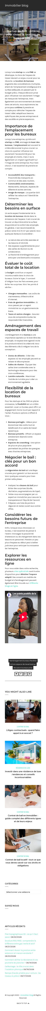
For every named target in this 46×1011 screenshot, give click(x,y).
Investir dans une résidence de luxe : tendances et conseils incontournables (23, 774)
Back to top (22, 1003)
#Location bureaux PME (23, 668)
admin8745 (13, 44)
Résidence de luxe (23, 768)
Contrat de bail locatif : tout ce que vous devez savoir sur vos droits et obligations (23, 863)
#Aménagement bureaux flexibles (23, 661)
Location (23, 26)
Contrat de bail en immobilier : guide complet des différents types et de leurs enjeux (23, 818)
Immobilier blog (16, 5)
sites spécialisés (21, 571)
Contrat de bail (23, 727)
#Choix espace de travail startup (23, 664)
